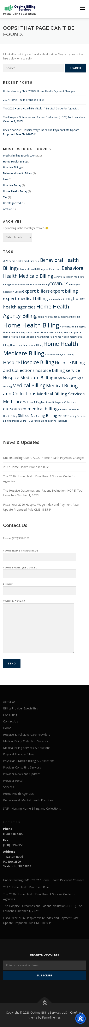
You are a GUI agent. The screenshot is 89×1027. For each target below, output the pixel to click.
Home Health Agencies (18, 794)
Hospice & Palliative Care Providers (26, 734)
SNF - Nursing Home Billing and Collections (32, 808)
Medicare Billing (32, 402)
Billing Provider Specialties (20, 708)
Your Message (14, 601)
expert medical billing (25, 298)
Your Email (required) (21, 567)
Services (8, 787)
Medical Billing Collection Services (25, 741)
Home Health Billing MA (73, 326)
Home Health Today (15, 191)
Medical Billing (29, 385)
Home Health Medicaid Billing (26, 345)
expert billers (36, 291)
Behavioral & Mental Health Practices (28, 800)
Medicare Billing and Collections (58, 402)
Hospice (11, 362)
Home (7, 728)
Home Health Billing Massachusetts (22, 332)
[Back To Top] (44, 1002)
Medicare (12, 401)
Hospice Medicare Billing (28, 377)
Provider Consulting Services (22, 767)
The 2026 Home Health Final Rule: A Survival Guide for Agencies (41, 108)
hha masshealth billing (60, 299)
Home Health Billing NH (16, 336)
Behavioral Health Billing (17, 173)
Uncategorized (12, 203)
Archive (7, 209)
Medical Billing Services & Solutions (26, 748)
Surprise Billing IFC (20, 420)
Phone (8, 584)
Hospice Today (12, 185)
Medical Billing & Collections (20, 155)
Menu (82, 7)
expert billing (64, 291)
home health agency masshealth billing (58, 316)
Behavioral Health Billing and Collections (39, 269)
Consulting (10, 715)
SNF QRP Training (67, 416)
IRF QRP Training (63, 378)
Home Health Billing (15, 161)
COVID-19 (59, 284)
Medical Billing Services (61, 394)
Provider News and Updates (22, 774)
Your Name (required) (20, 550)
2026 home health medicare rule (21, 261)
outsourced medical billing (30, 409)
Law (5, 179)
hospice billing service (57, 370)
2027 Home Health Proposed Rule (23, 100)
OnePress (76, 1012)
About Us (9, 702)
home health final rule (41, 336)
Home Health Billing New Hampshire (61, 332)
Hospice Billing (12, 167)
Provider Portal (13, 781)
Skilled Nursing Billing (37, 415)
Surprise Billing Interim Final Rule (49, 420)
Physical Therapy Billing (18, 754)
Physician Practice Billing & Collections (28, 761)
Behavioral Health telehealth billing (29, 284)
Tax (5, 197)
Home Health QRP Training (59, 354)
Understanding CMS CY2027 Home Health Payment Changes (39, 91)
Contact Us (10, 721)
